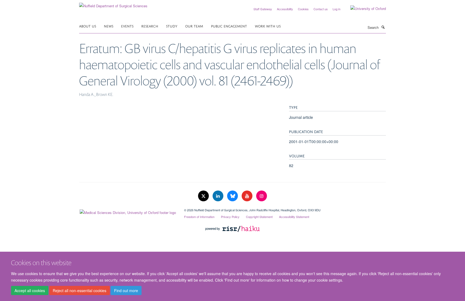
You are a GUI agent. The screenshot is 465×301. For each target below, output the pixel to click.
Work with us (268, 25)
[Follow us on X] (204, 196)
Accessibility (285, 9)
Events (127, 25)
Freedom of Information (199, 216)
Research (149, 25)
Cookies (303, 9)
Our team (194, 25)
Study (171, 25)
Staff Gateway (262, 9)
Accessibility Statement (294, 216)
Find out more (126, 290)
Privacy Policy (230, 216)
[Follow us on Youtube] (247, 196)
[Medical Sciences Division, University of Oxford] (127, 211)
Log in (336, 9)
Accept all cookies (30, 290)
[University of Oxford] (364, 8)
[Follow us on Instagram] (261, 196)
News (108, 25)
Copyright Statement (259, 216)
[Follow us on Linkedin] (218, 196)
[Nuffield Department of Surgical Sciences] (113, 3)
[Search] (383, 27)
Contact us (320, 9)
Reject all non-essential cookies (79, 290)
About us (87, 25)
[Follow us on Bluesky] (233, 196)
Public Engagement (229, 25)
